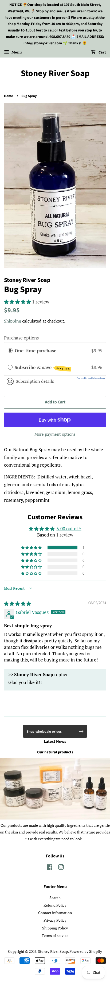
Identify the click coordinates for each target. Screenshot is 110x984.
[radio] (10, 350)
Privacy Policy (55, 920)
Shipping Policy (55, 928)
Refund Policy (55, 905)
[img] (17, 603)
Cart (102, 52)
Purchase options (21, 338)
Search (55, 897)
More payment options (55, 434)
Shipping (12, 321)
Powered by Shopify (85, 951)
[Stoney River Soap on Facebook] (49, 868)
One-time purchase (35, 351)
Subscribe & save (42, 367)
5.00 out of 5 (69, 528)
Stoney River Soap (55, 73)
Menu (16, 52)
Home (8, 96)
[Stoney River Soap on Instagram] (61, 868)
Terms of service (55, 935)
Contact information (55, 912)
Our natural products (55, 752)
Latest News (55, 742)
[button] (18, 302)
